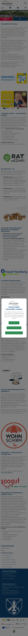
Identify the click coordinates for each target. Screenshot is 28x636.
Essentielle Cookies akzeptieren (14, 333)
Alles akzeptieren (14, 323)
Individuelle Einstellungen (14, 328)
